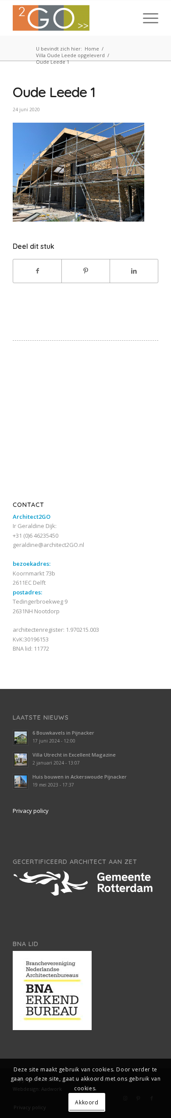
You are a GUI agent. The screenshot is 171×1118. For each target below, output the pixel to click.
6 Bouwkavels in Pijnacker (63, 732)
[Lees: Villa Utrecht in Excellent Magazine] (20, 760)
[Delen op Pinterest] (86, 270)
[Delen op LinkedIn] (134, 270)
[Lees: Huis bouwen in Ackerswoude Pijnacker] (20, 782)
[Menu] (146, 18)
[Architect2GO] (71, 18)
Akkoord (86, 1102)
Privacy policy (31, 811)
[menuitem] (146, 18)
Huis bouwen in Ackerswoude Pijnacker (79, 776)
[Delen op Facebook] (37, 270)
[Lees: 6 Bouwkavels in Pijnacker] (20, 738)
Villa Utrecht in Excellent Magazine (74, 754)
